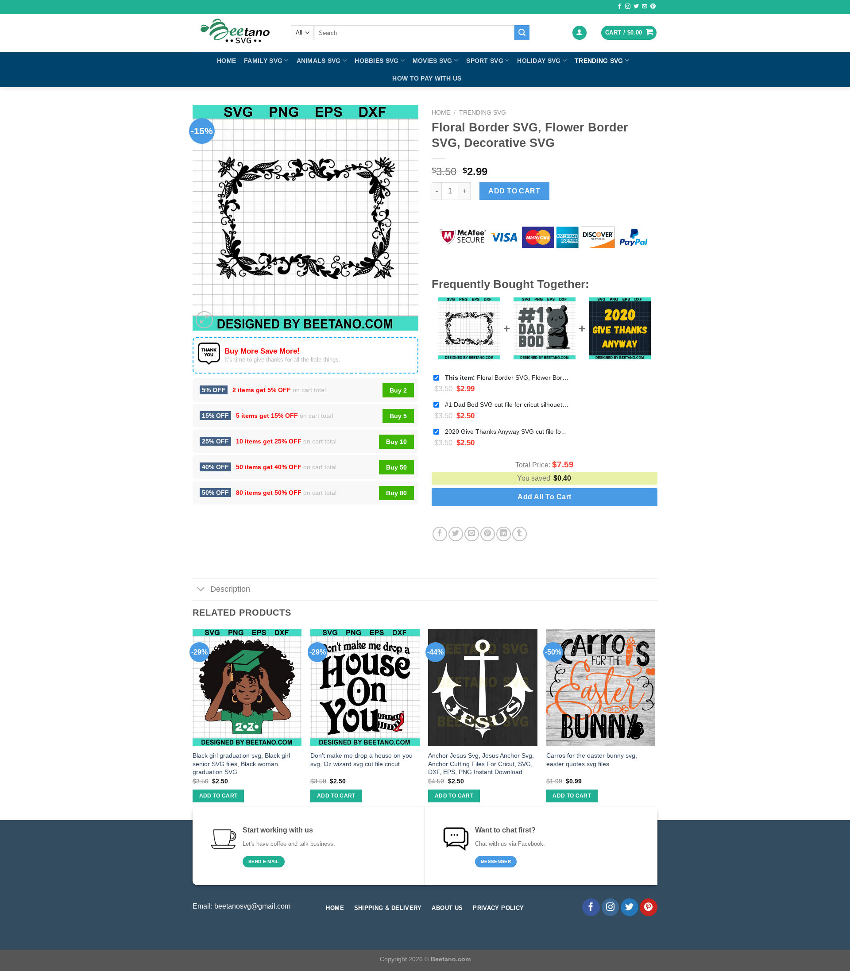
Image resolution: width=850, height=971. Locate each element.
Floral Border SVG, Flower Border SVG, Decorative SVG (507, 377)
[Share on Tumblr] (519, 534)
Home (226, 60)
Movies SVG (432, 60)
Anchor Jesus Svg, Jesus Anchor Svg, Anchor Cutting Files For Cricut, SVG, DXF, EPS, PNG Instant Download (481, 763)
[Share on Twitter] (455, 534)
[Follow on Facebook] (619, 7)
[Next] (654, 723)
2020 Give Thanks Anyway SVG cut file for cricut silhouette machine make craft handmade (507, 431)
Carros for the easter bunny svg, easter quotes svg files (591, 759)
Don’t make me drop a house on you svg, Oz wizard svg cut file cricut (361, 759)
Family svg (263, 60)
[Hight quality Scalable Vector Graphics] (235, 33)
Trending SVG (599, 60)
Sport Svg (484, 60)
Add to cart (514, 191)
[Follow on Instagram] (627, 7)
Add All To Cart (544, 497)
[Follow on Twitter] (636, 7)
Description (230, 589)
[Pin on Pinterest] (487, 534)
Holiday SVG (538, 60)
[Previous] (193, 723)
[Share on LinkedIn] (503, 534)
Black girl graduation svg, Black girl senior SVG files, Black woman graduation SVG (241, 763)
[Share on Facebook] (440, 534)
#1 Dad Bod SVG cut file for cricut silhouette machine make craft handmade (507, 404)
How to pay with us (426, 78)
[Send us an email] (644, 7)
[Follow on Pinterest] (653, 7)
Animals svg (319, 60)
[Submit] (521, 32)
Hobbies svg (376, 60)
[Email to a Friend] (471, 534)
